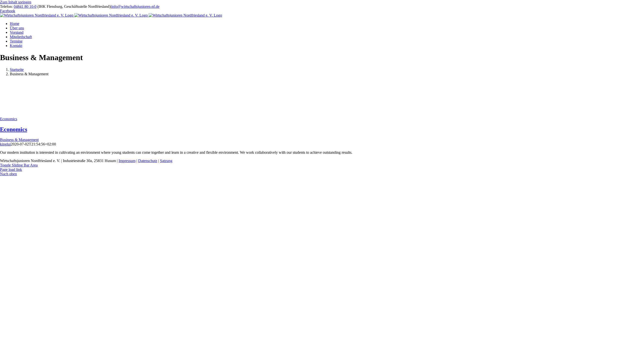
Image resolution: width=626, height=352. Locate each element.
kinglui (5, 144)
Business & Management (19, 140)
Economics (8, 119)
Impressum (127, 161)
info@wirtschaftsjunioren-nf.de (135, 6)
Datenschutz (147, 161)
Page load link (11, 169)
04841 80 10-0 (25, 6)
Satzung (166, 161)
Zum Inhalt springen (15, 2)
